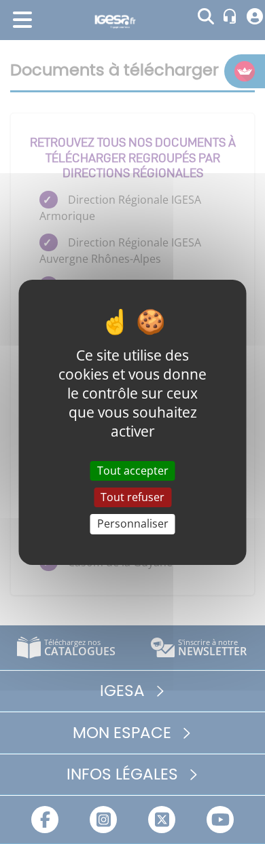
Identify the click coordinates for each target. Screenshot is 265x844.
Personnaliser (133, 523)
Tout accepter (133, 470)
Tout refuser (132, 497)
